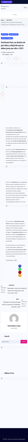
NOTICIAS (9, 20)
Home (2, 20)
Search (24, 341)
